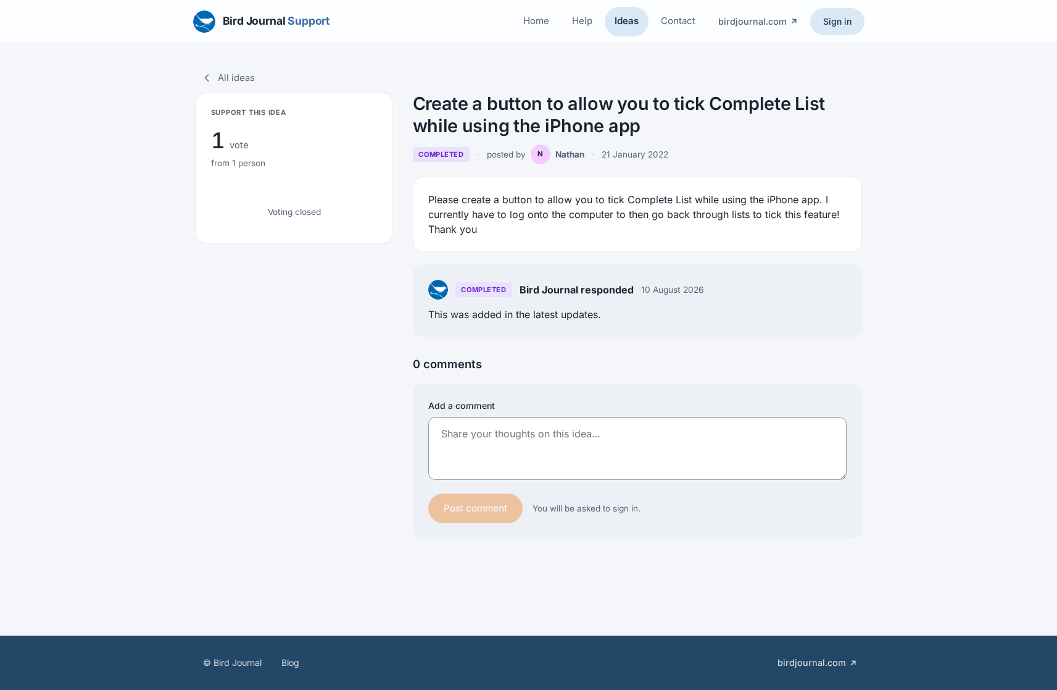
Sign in (837, 21)
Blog (290, 662)
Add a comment (461, 405)
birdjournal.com (752, 21)
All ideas (236, 77)
